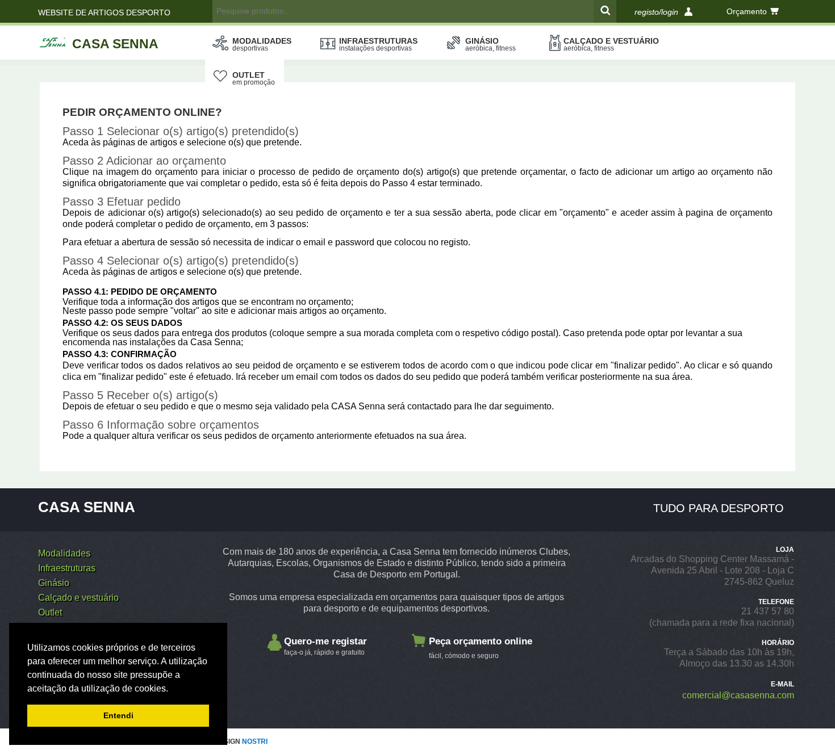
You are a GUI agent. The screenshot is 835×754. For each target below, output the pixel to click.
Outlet (253, 78)
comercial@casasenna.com (738, 695)
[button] (172, 689)
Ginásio (490, 44)
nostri (255, 741)
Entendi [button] (118, 715)
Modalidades (261, 44)
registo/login (656, 11)
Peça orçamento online (480, 648)
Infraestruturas (378, 44)
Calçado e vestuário (611, 44)
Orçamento (747, 11)
